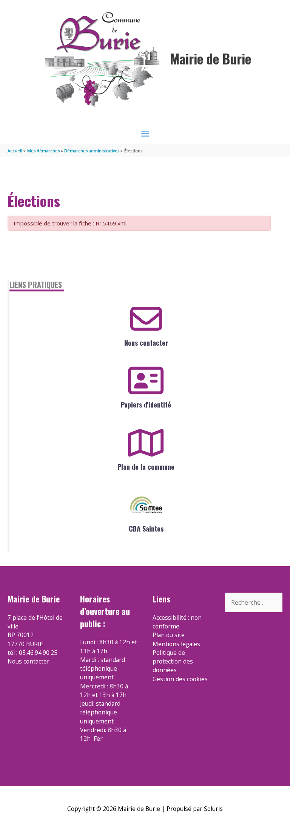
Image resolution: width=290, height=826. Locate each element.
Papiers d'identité (146, 404)
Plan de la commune (145, 467)
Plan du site (169, 635)
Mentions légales (176, 644)
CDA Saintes (146, 528)
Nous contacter (146, 343)
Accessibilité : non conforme (177, 621)
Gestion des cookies (180, 679)
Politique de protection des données (173, 661)
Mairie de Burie (210, 58)
